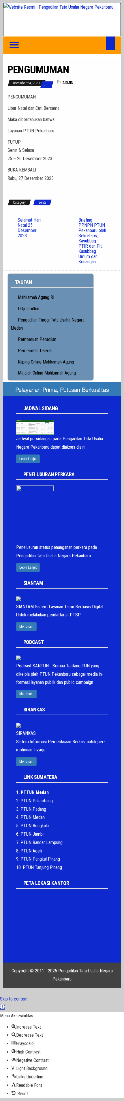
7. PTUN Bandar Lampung (39, 842)
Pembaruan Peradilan (37, 339)
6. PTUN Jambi (30, 834)
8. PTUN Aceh (29, 851)
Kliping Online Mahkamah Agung (46, 362)
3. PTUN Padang (31, 809)
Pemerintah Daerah (35, 350)
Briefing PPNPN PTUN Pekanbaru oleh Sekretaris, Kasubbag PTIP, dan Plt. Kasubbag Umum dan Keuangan (92, 241)
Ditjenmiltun (28, 308)
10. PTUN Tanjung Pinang (39, 867)
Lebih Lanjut (28, 459)
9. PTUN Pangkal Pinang (38, 859)
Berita (42, 202)
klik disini (26, 627)
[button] (2, 1007)
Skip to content (14, 999)
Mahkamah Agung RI (36, 297)
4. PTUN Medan (30, 817)
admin (67, 83)
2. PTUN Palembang (34, 801)
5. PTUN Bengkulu (32, 825)
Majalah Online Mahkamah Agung (47, 373)
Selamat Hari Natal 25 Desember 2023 (29, 228)
